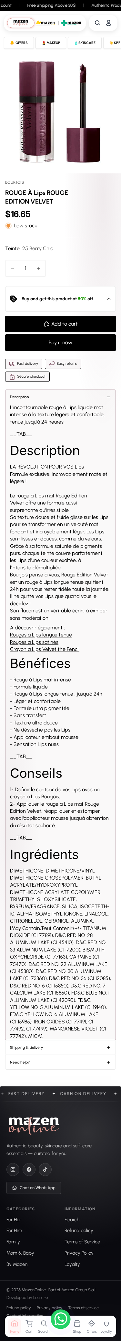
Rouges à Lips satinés (34, 642)
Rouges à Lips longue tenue (41, 635)
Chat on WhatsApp (37, 1187)
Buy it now (60, 342)
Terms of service (83, 1308)
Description (19, 397)
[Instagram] (12, 1169)
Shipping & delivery (26, 1047)
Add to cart (64, 324)
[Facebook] (29, 1169)
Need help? (20, 1062)
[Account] (108, 23)
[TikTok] (45, 1169)
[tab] (21, 23)
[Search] (97, 23)
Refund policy (18, 1308)
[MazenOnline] (34, 1126)
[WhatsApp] (61, 1320)
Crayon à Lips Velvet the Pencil (44, 649)
